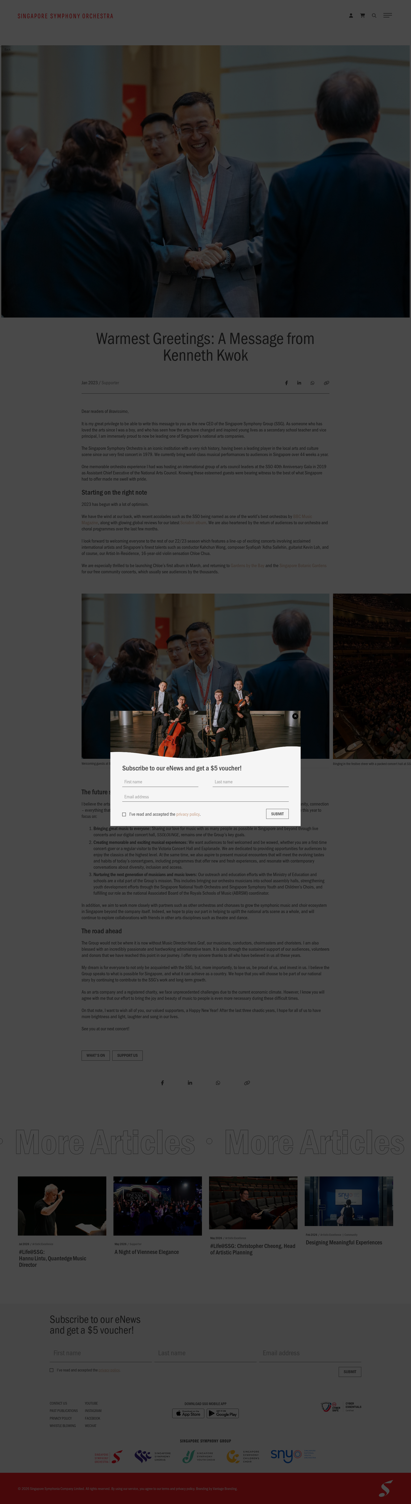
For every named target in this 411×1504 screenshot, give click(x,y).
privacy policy (188, 814)
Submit (277, 813)
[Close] (295, 716)
